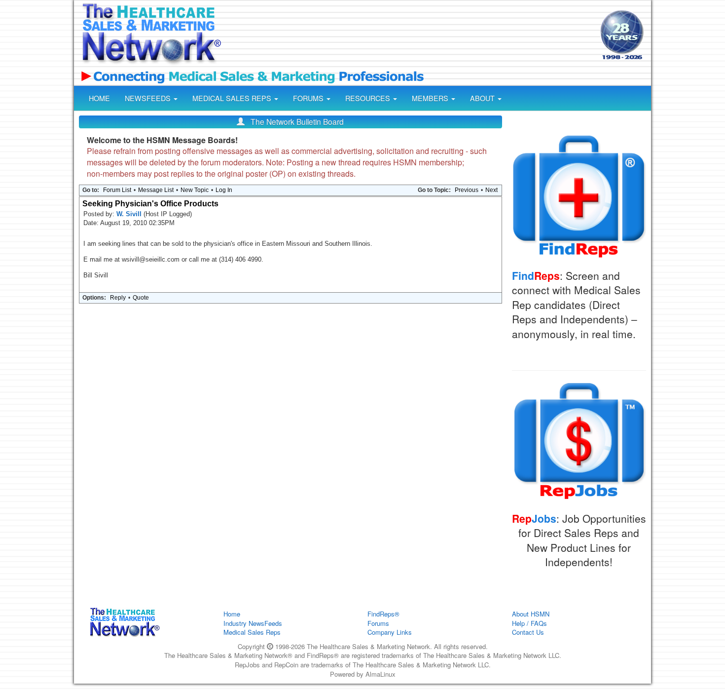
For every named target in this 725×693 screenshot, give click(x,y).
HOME (99, 98)
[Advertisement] (409, 36)
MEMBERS (431, 98)
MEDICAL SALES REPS (232, 98)
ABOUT (483, 98)
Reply (118, 297)
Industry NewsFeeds (252, 623)
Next (491, 190)
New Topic (195, 190)
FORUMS (309, 98)
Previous (466, 190)
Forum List (117, 190)
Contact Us (528, 632)
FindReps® (383, 613)
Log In (224, 190)
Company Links (389, 632)
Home (231, 613)
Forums (378, 623)
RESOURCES (368, 98)
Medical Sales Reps (252, 632)
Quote (141, 297)
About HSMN (530, 613)
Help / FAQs (529, 623)
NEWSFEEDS (149, 98)
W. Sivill (130, 214)
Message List (156, 190)
